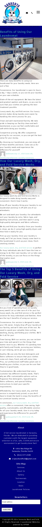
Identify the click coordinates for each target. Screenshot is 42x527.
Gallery (21, 475)
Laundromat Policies (21, 489)
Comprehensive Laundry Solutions (19, 158)
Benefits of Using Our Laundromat (16, 33)
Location (21, 482)
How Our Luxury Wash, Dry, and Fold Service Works (20, 162)
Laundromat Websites (30, 522)
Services (21, 467)
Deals (21, 486)
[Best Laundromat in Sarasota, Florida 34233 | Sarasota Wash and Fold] (12, 13)
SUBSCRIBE (7, 509)
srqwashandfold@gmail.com (24, 459)
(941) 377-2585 (24, 455)
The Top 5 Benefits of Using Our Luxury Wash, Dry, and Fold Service (20, 273)
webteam (10, 154)
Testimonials (21, 478)
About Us (21, 471)
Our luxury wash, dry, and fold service (16, 248)
